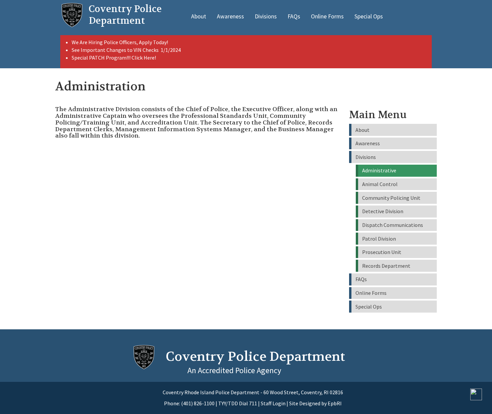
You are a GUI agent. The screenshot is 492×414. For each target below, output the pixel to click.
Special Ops (368, 16)
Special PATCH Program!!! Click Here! (114, 57)
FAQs (294, 16)
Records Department (386, 265)
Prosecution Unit (381, 252)
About (198, 16)
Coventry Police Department (255, 356)
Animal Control (380, 184)
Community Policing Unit (391, 197)
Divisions (266, 16)
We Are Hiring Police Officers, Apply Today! (120, 42)
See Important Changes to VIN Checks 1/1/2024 (127, 50)
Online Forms (327, 16)
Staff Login (273, 403)
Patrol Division (379, 238)
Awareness (230, 16)
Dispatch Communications (392, 225)
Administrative (379, 170)
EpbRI (335, 403)
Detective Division (382, 211)
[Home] (72, 15)
